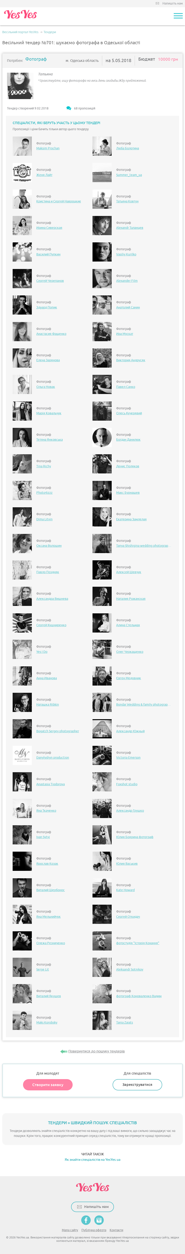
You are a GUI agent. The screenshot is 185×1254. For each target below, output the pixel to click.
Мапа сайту (70, 1230)
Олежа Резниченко (50, 943)
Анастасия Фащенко (51, 334)
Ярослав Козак (47, 864)
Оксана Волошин (49, 546)
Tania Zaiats (124, 1023)
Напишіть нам (172, 3)
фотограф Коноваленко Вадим (139, 996)
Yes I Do (41, 652)
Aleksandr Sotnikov (129, 969)
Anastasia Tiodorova (50, 784)
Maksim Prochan (48, 148)
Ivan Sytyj (43, 837)
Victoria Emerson (128, 758)
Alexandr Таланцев (129, 228)
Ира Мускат (124, 334)
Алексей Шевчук (128, 572)
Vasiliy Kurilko (126, 254)
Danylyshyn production (52, 758)
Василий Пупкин (48, 254)
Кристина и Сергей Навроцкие (58, 201)
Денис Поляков (127, 466)
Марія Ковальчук (48, 413)
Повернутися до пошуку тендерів (96, 1051)
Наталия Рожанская (131, 599)
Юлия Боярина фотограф (134, 837)
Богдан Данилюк (128, 440)
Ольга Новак (45, 387)
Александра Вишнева (52, 599)
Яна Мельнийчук (48, 917)
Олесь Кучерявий (129, 413)
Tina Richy (43, 466)
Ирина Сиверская (49, 228)
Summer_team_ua (129, 175)
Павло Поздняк (47, 572)
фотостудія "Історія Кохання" (137, 943)
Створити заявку (47, 1084)
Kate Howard (125, 890)
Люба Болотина (127, 148)
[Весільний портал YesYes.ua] (20, 16)
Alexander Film (127, 281)
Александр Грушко (130, 811)
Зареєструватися (137, 1084)
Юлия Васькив (127, 864)
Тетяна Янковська (49, 440)
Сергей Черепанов (50, 281)
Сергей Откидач (128, 917)
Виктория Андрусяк (130, 360)
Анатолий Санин (128, 307)
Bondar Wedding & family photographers (144, 705)
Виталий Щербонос (50, 890)
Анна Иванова (46, 678)
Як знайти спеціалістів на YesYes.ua (92, 1160)
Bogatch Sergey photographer (57, 731)
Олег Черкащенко (129, 652)
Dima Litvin (44, 519)
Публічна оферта (93, 1230)
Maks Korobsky (46, 1023)
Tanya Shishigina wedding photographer (144, 546)
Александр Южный (130, 731)
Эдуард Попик (46, 307)
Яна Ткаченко (46, 811)
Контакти (116, 1230)
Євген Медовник (128, 678)
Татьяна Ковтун (127, 201)
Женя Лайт (44, 175)
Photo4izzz (44, 493)
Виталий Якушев (48, 996)
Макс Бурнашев (128, 493)
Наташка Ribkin (47, 705)
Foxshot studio (126, 784)
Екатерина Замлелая (131, 519)
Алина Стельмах (128, 625)
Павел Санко (125, 387)
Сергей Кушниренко (51, 625)
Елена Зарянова (48, 360)
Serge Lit (42, 969)
